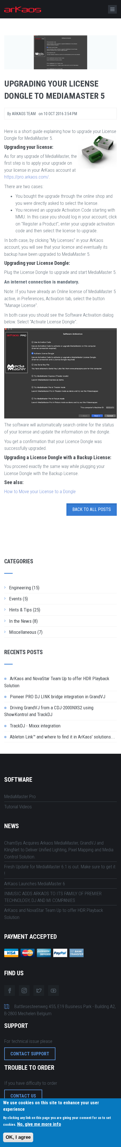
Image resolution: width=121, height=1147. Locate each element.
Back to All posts (91, 509)
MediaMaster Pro (20, 796)
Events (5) (18, 599)
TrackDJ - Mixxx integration (35, 726)
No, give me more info (39, 1124)
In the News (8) (23, 621)
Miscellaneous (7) (25, 632)
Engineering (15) (24, 587)
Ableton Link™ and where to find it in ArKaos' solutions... (62, 737)
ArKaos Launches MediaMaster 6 (34, 883)
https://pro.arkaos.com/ (26, 177)
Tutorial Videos (18, 806)
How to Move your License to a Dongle (40, 491)
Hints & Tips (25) (24, 610)
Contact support (29, 1053)
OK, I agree (18, 1137)
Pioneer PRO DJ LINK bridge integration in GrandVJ (57, 696)
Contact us (23, 1096)
